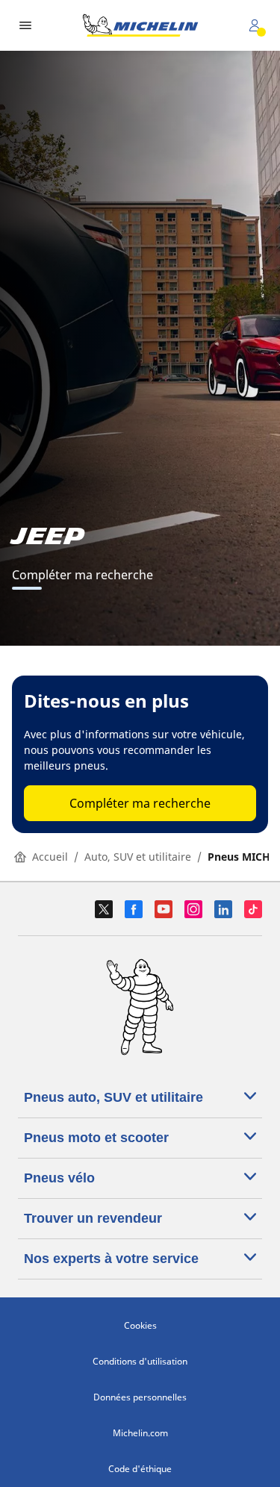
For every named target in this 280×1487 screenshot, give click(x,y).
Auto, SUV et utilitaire (137, 857)
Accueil (50, 857)
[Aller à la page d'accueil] (140, 25)
